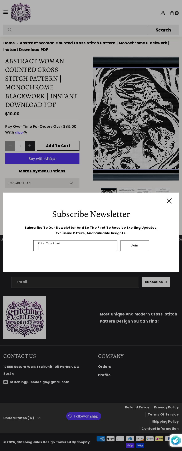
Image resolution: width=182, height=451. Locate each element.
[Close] (169, 201)
